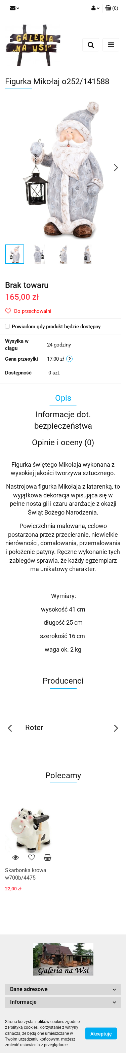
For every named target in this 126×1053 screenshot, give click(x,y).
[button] (111, 8)
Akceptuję (101, 1033)
